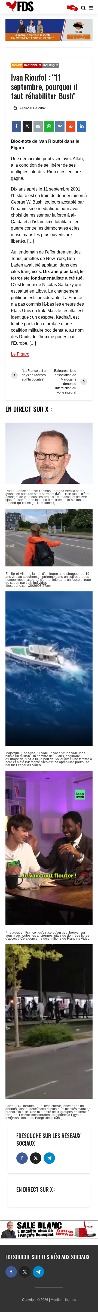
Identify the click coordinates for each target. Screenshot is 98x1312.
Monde (17, 65)
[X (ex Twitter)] (35, 1158)
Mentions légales (63, 1300)
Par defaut (32, 65)
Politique (50, 65)
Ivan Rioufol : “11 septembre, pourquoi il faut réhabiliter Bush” (44, 86)
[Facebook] (22, 1158)
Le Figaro (20, 354)
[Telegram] (49, 1158)
